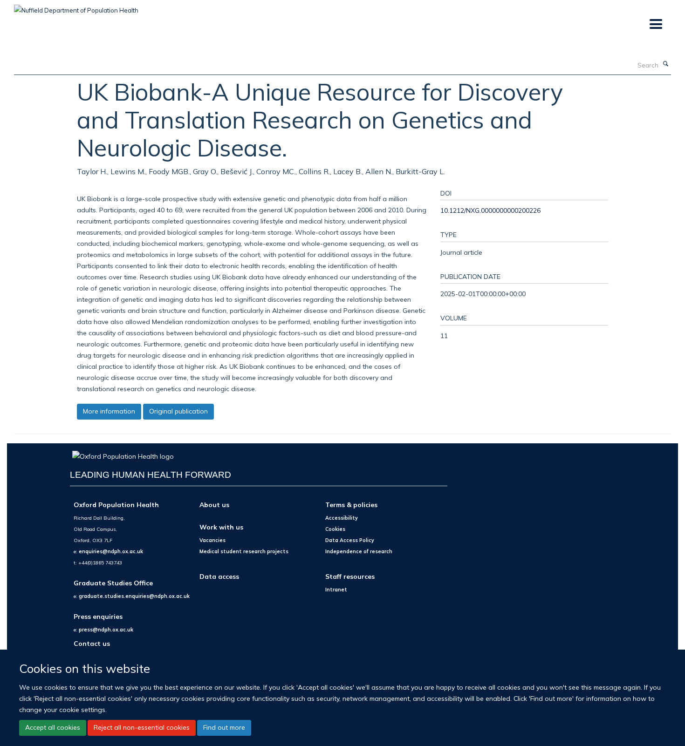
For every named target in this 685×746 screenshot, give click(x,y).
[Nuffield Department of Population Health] (76, 7)
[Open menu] (655, 24)
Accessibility (341, 518)
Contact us (92, 643)
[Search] (666, 64)
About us (214, 505)
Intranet (336, 589)
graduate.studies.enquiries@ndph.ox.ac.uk (134, 596)
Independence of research (358, 551)
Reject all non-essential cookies (142, 727)
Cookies (335, 529)
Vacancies (212, 540)
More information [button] (109, 411)
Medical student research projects (243, 551)
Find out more (224, 727)
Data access (219, 576)
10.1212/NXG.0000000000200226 (490, 210)
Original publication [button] (178, 411)
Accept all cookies (52, 727)
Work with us (221, 527)
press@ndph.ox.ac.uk (106, 629)
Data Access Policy (349, 540)
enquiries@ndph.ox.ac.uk (111, 551)
